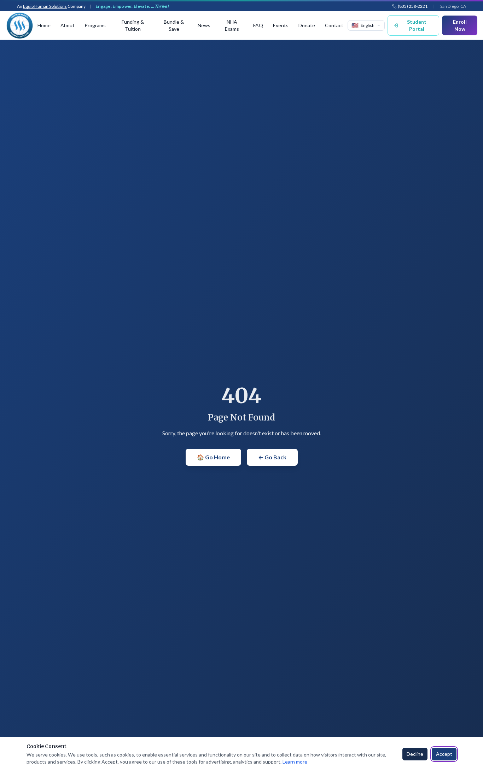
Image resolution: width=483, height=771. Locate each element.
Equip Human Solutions (45, 6)
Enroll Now (460, 25)
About (67, 25)
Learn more (295, 762)
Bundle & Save (174, 25)
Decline (415, 754)
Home (44, 25)
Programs (95, 25)
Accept (444, 754)
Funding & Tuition (133, 25)
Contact (334, 25)
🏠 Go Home (213, 457)
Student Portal (416, 25)
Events (281, 25)
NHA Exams (232, 25)
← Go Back (272, 457)
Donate (306, 25)
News (204, 25)
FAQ (258, 25)
